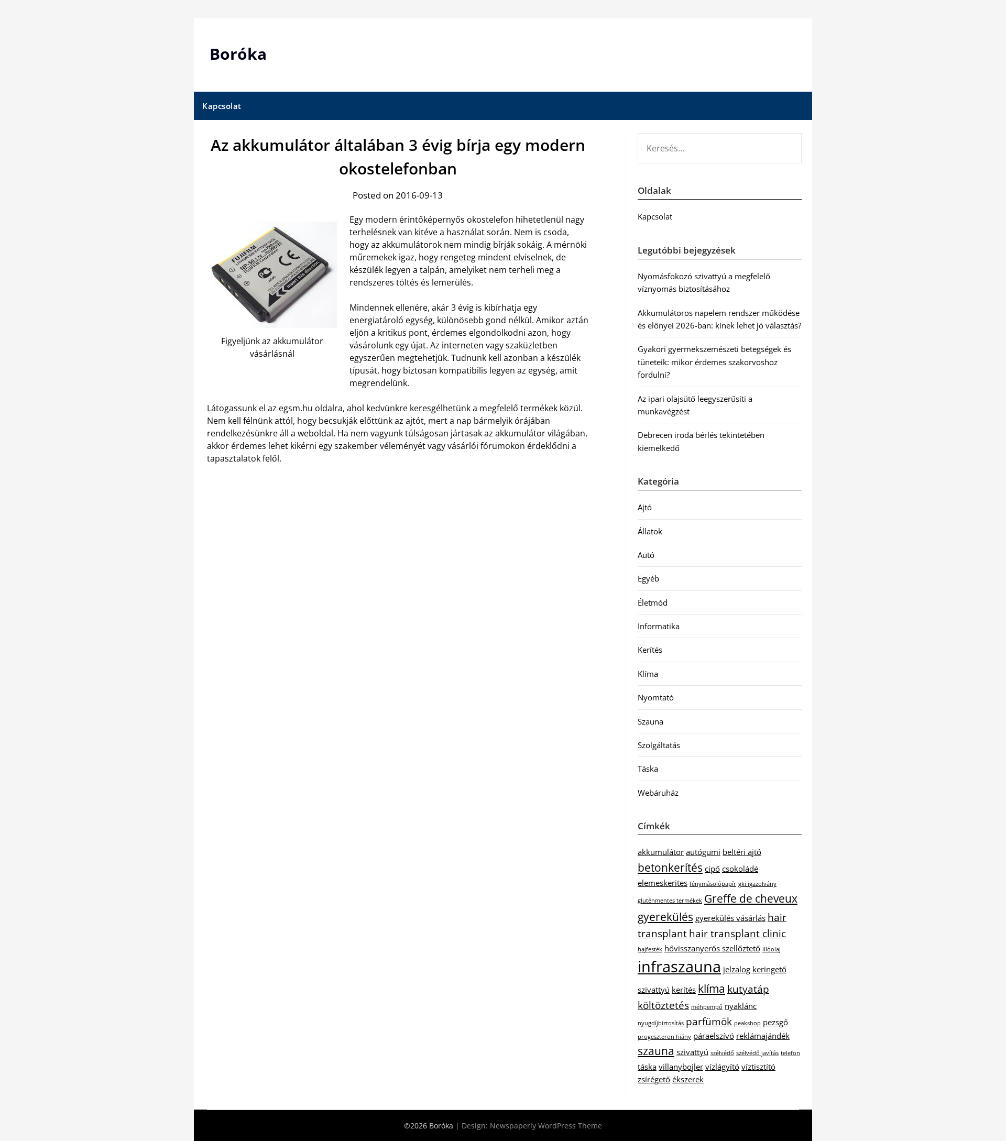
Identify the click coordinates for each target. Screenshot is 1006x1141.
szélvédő (722, 1053)
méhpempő (707, 1007)
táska (647, 1066)
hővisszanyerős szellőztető (712, 948)
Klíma (648, 673)
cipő (712, 868)
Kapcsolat (222, 106)
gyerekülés (665, 916)
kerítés (684, 989)
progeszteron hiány (664, 1036)
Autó (646, 555)
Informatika (659, 626)
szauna (656, 1050)
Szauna (650, 721)
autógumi (703, 852)
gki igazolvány (757, 883)
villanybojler (681, 1066)
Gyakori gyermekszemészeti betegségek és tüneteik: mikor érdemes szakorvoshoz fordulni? (714, 362)
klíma (711, 988)
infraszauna (679, 966)
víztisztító (758, 1066)
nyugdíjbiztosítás (661, 1023)
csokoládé (740, 868)
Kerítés (650, 649)
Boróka (238, 53)
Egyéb (648, 578)
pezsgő (775, 1022)
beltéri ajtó (742, 852)
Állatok (650, 531)
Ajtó (645, 507)
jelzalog (736, 969)
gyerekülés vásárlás (730, 918)
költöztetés (663, 1005)
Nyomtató (656, 697)
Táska (648, 768)
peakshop (747, 1023)
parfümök (709, 1021)
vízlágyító (722, 1066)
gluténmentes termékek (670, 900)
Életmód (653, 602)
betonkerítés (670, 867)
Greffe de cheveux (750, 898)
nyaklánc (741, 1006)
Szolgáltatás (659, 745)
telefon (790, 1053)
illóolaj (771, 949)
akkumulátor (661, 852)
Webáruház (658, 792)
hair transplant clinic (737, 933)
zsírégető (654, 1079)
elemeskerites (662, 882)
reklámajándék (763, 1035)
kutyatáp (748, 988)
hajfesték (650, 949)
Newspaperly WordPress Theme (546, 1126)
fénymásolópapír (713, 883)
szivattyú (692, 1052)
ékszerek (688, 1079)
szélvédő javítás (757, 1053)
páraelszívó (713, 1035)
